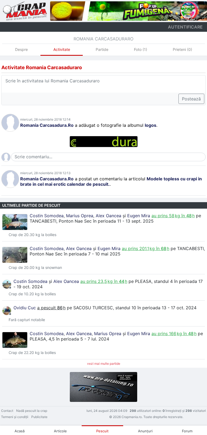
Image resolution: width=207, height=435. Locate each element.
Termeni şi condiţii (14, 417)
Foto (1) (140, 49)
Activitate (61, 49)
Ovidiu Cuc (24, 307)
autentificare (185, 27)
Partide (102, 49)
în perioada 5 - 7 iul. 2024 (82, 339)
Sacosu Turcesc (93, 307)
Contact (7, 411)
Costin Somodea (47, 215)
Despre (21, 49)
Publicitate (39, 417)
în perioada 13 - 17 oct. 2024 (166, 307)
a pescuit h (51, 307)
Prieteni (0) (182, 49)
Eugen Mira (138, 215)
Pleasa (143, 281)
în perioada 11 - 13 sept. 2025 (123, 221)
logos (150, 125)
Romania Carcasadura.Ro (47, 125)
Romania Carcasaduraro (103, 38)
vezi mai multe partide (103, 364)
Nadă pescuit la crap (31, 411)
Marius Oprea (79, 215)
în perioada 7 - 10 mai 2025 (92, 254)
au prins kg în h (173, 215)
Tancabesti (43, 221)
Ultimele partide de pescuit (31, 205)
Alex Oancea (108, 215)
